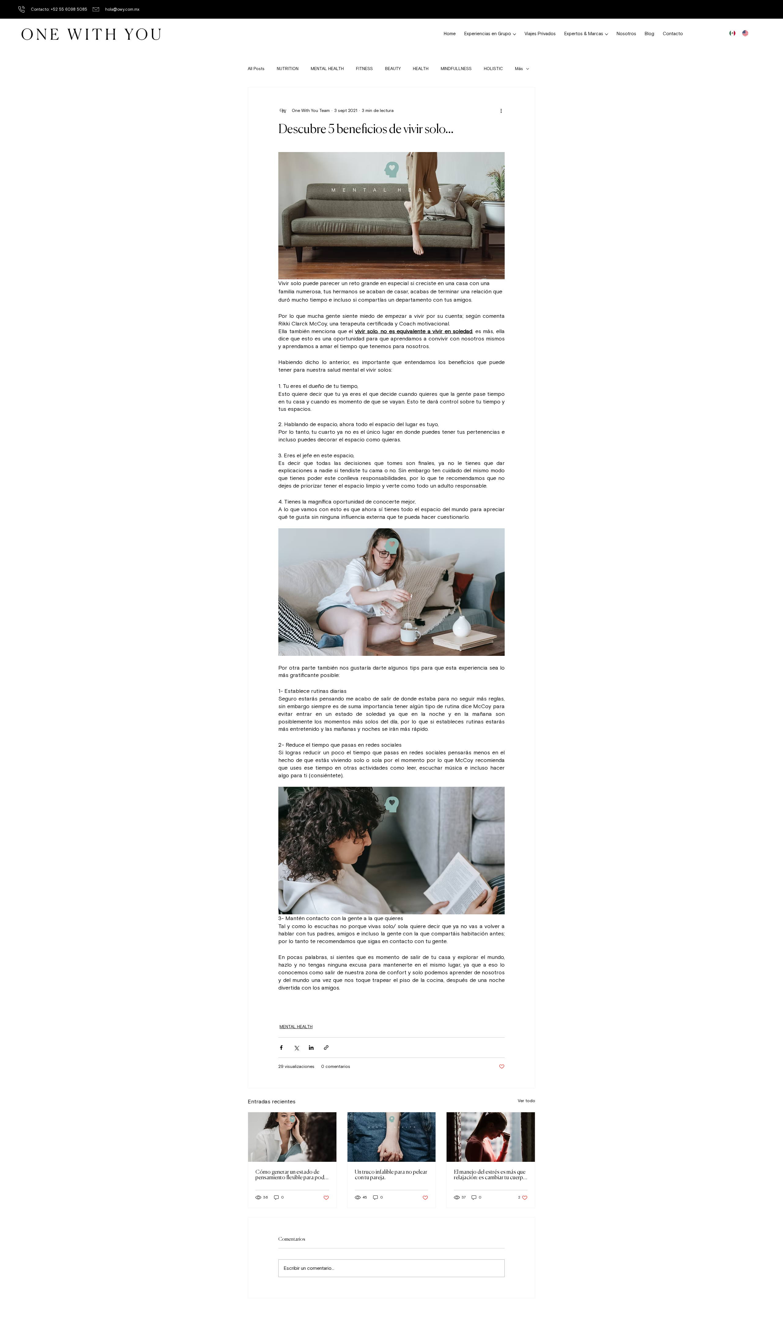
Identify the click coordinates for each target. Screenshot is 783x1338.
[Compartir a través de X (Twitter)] (296, 1047)
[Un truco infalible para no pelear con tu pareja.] (391, 1137)
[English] (745, 33)
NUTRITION (288, 68)
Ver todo (526, 1100)
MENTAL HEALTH (327, 68)
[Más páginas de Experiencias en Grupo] (514, 34)
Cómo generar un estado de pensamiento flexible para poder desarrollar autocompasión (292, 1174)
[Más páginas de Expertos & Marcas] (606, 34)
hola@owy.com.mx (122, 9)
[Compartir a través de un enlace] (326, 1047)
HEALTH (421, 68)
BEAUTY (393, 68)
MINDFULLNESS (456, 68)
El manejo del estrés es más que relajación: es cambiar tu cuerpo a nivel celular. (490, 1174)
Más (519, 68)
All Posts (256, 68)
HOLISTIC (493, 68)
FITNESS (364, 68)
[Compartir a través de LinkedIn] (311, 1047)
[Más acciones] (501, 110)
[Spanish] (732, 33)
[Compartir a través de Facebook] (281, 1047)
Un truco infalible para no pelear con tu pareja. (391, 1174)
